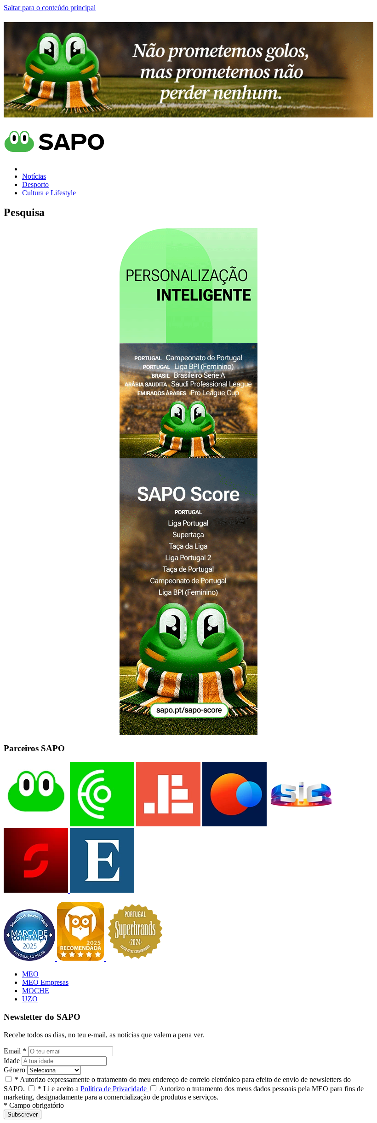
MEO (30, 974)
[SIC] (300, 824)
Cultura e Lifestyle (49, 193)
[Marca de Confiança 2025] (30, 958)
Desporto (35, 184)
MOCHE (35, 990)
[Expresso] (101, 890)
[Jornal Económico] (167, 824)
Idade (12, 1061)
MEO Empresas (45, 982)
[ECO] (101, 824)
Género (14, 1070)
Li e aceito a (93, 1089)
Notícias (34, 176)
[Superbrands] (135, 958)
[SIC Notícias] (36, 890)
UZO (30, 999)
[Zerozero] (233, 824)
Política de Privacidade (114, 1089)
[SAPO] (36, 824)
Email (15, 1051)
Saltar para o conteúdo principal (50, 8)
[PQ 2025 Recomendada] (81, 958)
